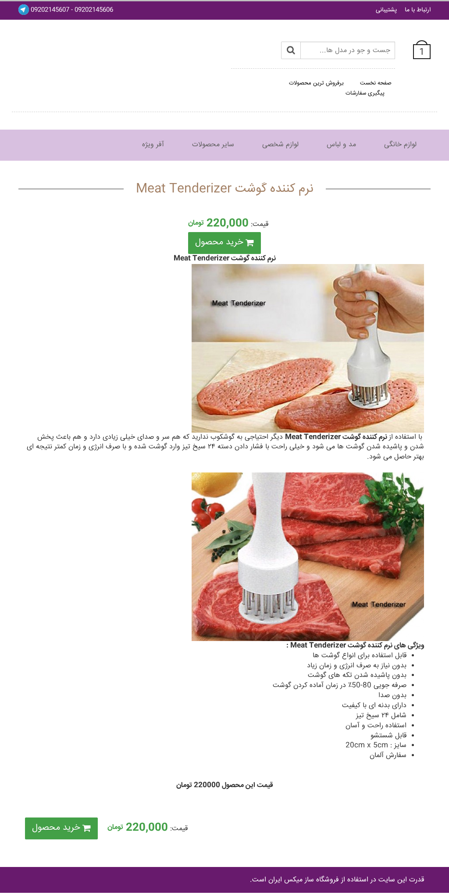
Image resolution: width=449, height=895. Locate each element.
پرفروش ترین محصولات (316, 83)
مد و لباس (341, 144)
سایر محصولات (213, 144)
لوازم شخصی (280, 144)
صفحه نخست (376, 83)
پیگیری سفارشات (365, 93)
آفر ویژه (153, 144)
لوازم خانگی (400, 144)
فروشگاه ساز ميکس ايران (303, 879)
